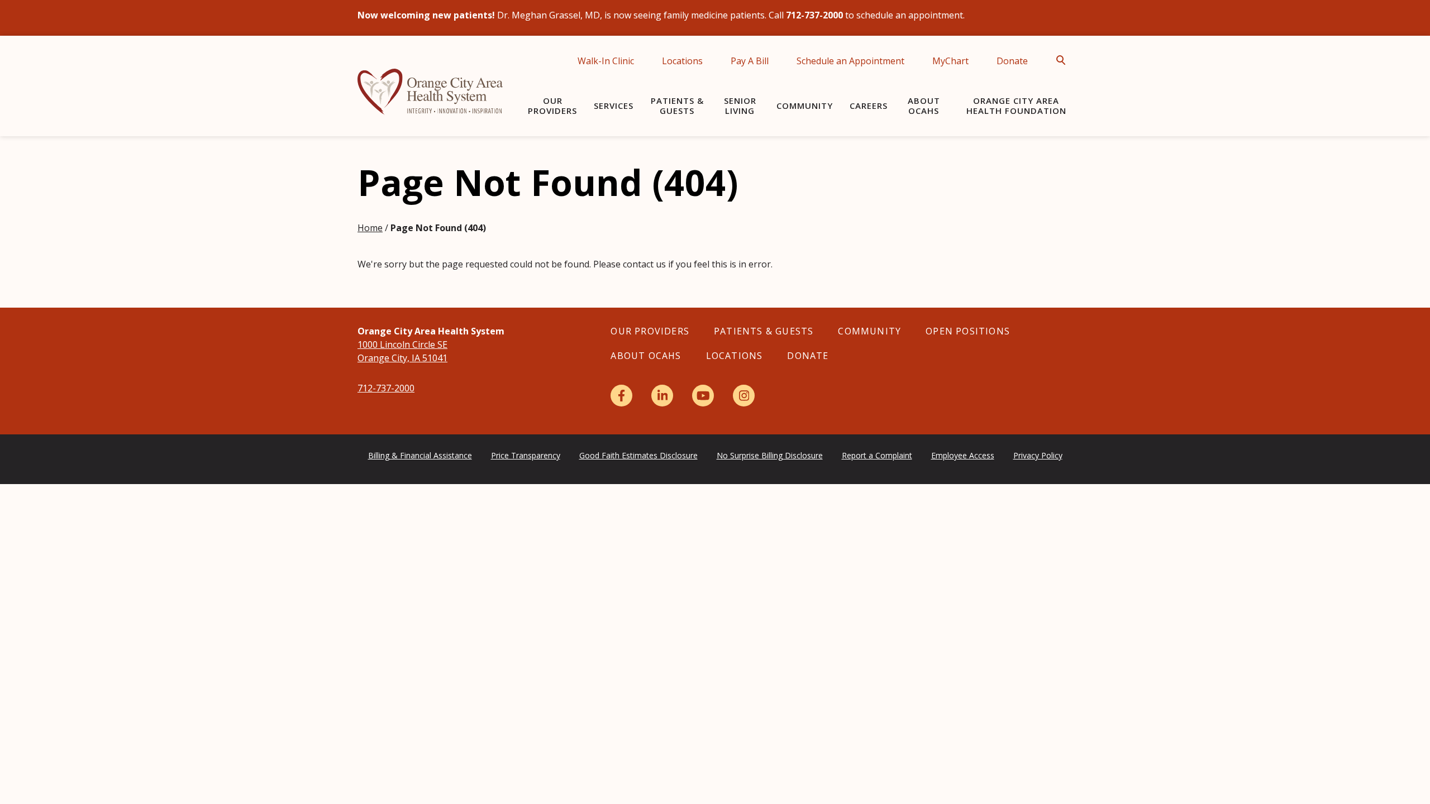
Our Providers (552, 105)
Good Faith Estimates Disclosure (638, 455)
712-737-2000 (386, 388)
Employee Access (962, 455)
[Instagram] (744, 395)
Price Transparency (525, 455)
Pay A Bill (750, 61)
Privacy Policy (1037, 455)
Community (804, 105)
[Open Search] (1064, 60)
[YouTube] (703, 395)
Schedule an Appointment (850, 61)
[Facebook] (621, 395)
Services (613, 105)
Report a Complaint (877, 455)
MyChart (950, 61)
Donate (1012, 61)
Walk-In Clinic (606, 61)
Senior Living (740, 105)
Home (370, 228)
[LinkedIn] (662, 395)
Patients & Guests (677, 105)
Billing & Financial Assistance (420, 455)
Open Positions (968, 331)
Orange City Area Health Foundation (1016, 105)
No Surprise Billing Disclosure (770, 455)
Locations (682, 61)
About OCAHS (924, 105)
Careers (869, 105)
